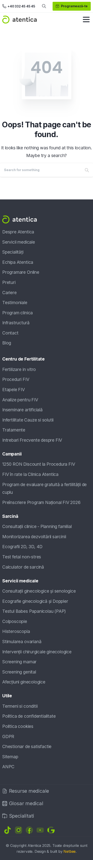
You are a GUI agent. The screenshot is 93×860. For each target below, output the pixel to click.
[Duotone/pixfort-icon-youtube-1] (40, 830)
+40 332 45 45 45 (21, 6)
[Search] (87, 170)
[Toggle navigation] (86, 19)
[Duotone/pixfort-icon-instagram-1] (18, 830)
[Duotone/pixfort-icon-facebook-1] (29, 830)
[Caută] (44, 6)
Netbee (69, 851)
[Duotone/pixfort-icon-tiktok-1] (7, 830)
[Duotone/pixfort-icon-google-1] (51, 830)
